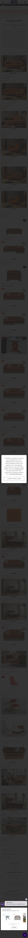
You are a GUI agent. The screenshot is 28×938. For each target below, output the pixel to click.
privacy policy (19, 469)
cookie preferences (15, 474)
